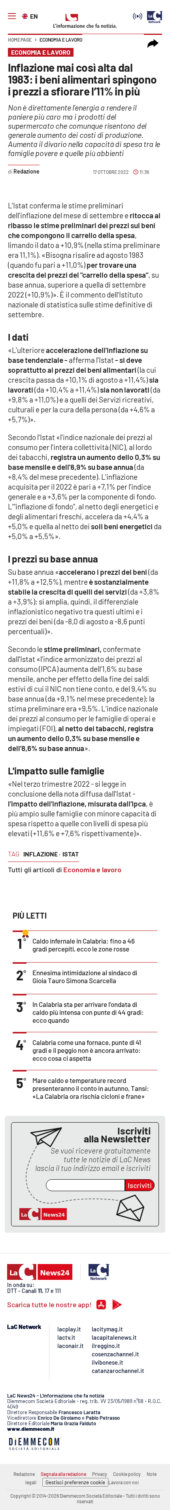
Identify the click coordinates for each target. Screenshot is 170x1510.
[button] (153, 43)
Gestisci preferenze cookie (75, 1482)
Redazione (24, 1474)
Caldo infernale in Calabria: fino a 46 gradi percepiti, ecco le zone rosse (83, 945)
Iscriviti (140, 1185)
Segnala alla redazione (63, 1474)
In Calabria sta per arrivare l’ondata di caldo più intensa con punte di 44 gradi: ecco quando (88, 1012)
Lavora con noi (123, 1482)
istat (70, 854)
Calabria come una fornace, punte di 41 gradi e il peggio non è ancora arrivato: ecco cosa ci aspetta (86, 1050)
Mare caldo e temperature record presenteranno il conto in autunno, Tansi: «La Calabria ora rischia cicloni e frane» (90, 1088)
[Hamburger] (12, 16)
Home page (20, 39)
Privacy (99, 1474)
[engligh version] (26, 15)
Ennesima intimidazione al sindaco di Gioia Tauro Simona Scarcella (84, 976)
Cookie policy (127, 1474)
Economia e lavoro (61, 39)
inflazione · (41, 854)
